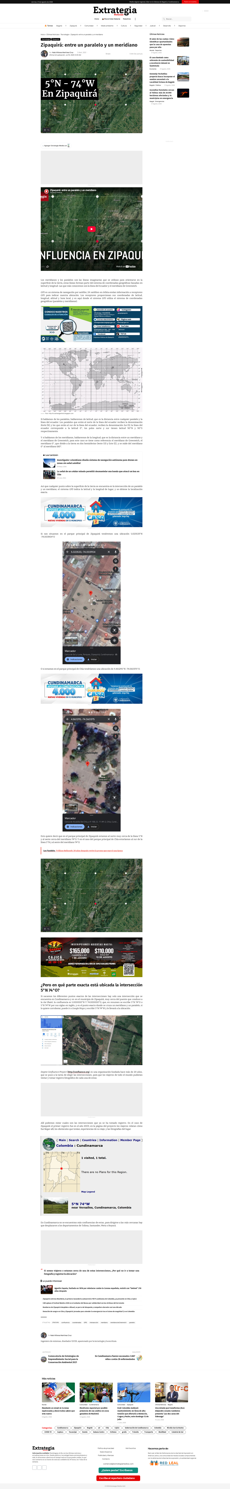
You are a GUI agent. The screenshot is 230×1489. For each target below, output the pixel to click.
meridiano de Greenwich (118, 1322)
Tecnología (65, 34)
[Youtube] (44, 1467)
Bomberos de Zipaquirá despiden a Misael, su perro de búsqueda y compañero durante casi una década (82, 1307)
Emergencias (159, 101)
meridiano (104, 1322)
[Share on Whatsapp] (116, 54)
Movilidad (162, 1432)
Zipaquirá (73, 26)
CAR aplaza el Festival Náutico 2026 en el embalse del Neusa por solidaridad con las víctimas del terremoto (83, 1303)
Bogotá (59, 26)
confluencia (65, 1322)
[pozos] (91, 957)
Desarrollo (167, 26)
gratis (124, 1432)
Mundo (152, 50)
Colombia (157, 1428)
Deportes (182, 26)
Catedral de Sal (177, 1432)
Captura (60, 1432)
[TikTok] (195, 11)
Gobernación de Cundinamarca (137, 1428)
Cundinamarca (94, 1405)
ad (99, 1428)
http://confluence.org (78, 1072)
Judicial (152, 26)
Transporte (148, 1432)
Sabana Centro (98, 1432)
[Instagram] (193, 11)
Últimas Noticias (52, 34)
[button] (135, 19)
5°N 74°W (55, 1322)
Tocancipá (73, 1432)
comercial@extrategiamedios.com (118, 1464)
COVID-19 (48, 1432)
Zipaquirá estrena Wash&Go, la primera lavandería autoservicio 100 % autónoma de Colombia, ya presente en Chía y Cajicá (90, 1299)
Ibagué (152, 101)
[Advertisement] (91, 167)
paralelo (132, 1322)
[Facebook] (188, 11)
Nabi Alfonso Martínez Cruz (62, 52)
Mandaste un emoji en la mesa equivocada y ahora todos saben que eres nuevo (58, 1411)
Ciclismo (113, 1432)
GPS (85, 1322)
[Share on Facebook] (113, 54)
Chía (107, 1428)
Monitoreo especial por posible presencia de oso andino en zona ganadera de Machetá (94, 1411)
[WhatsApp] (200, 11)
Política (158, 85)
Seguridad (138, 26)
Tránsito (135, 1432)
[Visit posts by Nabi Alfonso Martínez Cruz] (44, 53)
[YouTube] (190, 11)
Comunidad (89, 26)
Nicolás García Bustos (175, 1428)
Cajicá (117, 1428)
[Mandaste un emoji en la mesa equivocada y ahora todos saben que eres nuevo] (58, 1392)
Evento (84, 1432)
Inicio (43, 34)
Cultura (124, 26)
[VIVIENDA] (91, 512)
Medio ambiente (107, 26)
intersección (94, 1322)
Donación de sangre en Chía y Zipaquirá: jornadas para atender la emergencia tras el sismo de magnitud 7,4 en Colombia (89, 1311)
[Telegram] (197, 11)
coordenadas (76, 1322)
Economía (153, 69)
